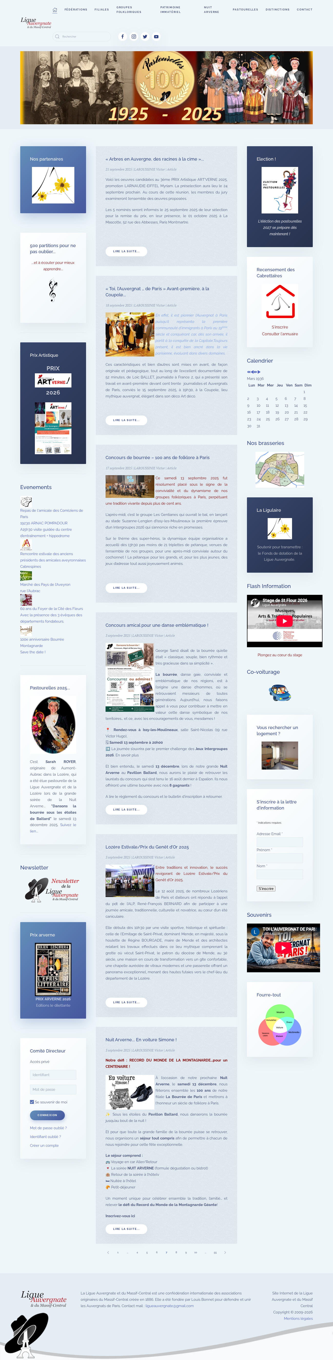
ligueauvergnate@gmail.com (170, 1306)
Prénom (264, 850)
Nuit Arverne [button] (211, 10)
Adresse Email (270, 834)
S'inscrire (280, 327)
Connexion (47, 1115)
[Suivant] (225, 1252)
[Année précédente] (249, 372)
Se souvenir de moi (50, 1102)
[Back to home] (36, 23)
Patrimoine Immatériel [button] (170, 10)
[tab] (130, 118)
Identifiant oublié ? (45, 1137)
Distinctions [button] (278, 9)
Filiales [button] (102, 9)
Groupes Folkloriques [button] (129, 10)
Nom (262, 866)
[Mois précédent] (252, 372)
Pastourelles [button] (245, 9)
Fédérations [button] (76, 9)
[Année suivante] (255, 372)
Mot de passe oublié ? (48, 1128)
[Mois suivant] (259, 372)
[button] (54, 9)
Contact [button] (305, 9)
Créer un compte (44, 1145)
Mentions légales (298, 1318)
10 (195, 1252)
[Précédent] (108, 1252)
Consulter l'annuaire (280, 334)
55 (215, 1252)
